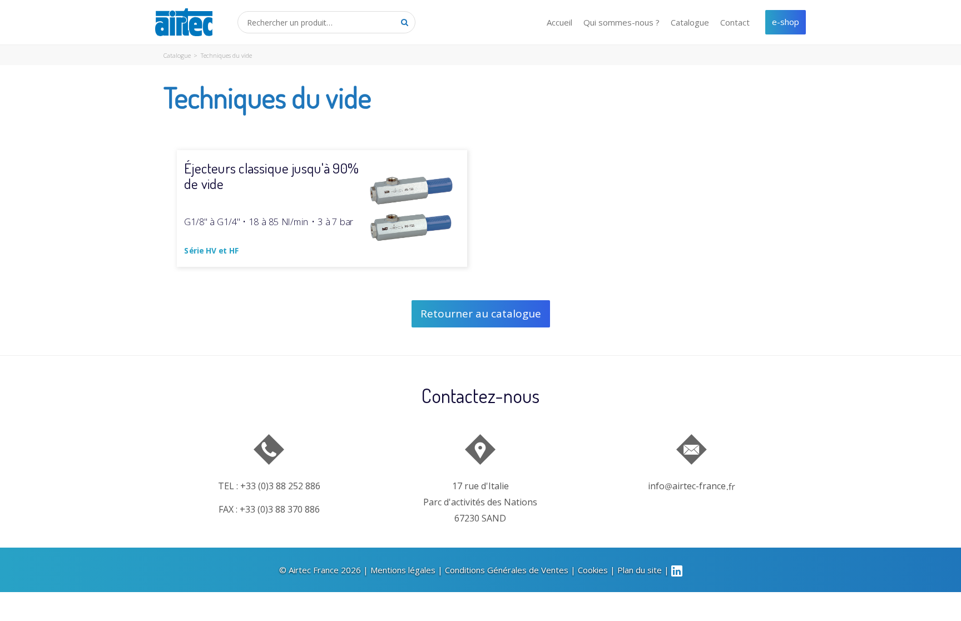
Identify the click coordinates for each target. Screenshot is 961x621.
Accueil (559, 22)
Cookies (593, 569)
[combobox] (326, 22)
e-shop (785, 21)
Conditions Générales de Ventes (506, 569)
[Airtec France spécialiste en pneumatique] (184, 22)
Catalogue (690, 22)
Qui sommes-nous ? (621, 22)
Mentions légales (402, 569)
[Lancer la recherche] (404, 22)
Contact (735, 22)
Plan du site (639, 569)
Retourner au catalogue (480, 313)
